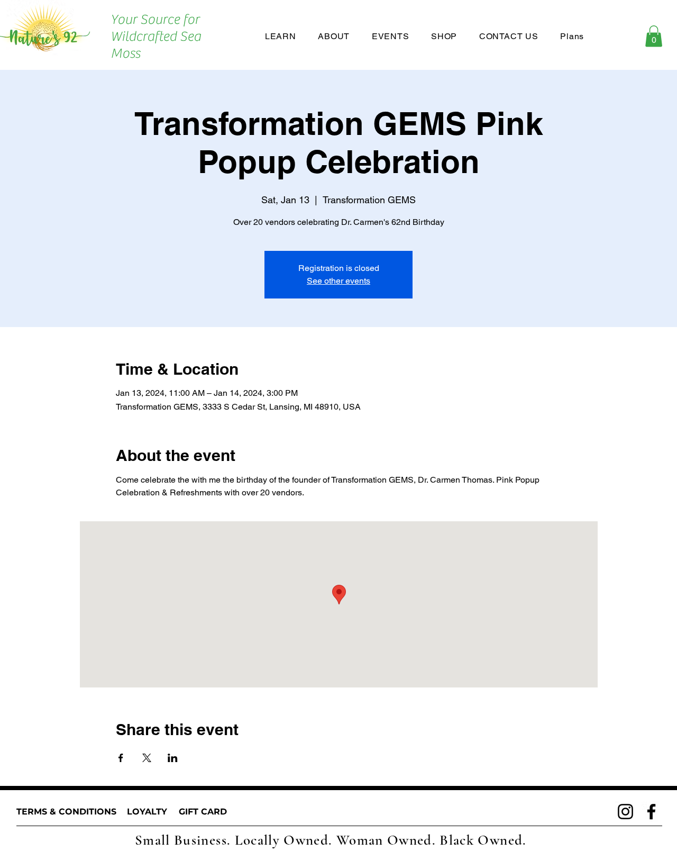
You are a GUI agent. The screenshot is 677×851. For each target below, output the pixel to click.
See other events (338, 281)
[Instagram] (625, 811)
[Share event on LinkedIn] (173, 758)
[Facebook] (651, 811)
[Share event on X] (147, 758)
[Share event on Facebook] (121, 758)
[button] (654, 36)
